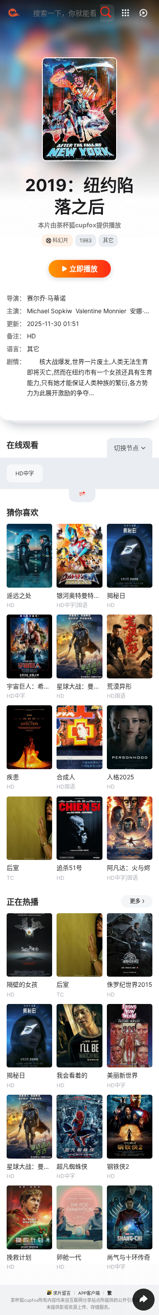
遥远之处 (19, 595)
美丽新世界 (122, 1075)
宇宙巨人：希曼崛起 (29, 686)
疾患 (13, 777)
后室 (13, 867)
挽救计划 (19, 1257)
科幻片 (60, 240)
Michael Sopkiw (49, 311)
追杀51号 (69, 867)
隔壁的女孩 (22, 984)
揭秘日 (116, 595)
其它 (33, 348)
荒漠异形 (119, 686)
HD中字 (24, 473)
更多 (135, 901)
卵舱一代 (69, 1257)
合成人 (66, 777)
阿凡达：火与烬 (128, 867)
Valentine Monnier (101, 311)
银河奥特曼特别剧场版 (79, 595)
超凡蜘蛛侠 (72, 1166)
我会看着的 (72, 1075)
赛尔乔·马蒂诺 (46, 298)
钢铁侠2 (118, 1166)
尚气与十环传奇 (128, 1257)
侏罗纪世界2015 (129, 984)
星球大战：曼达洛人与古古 (79, 686)
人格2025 (120, 777)
